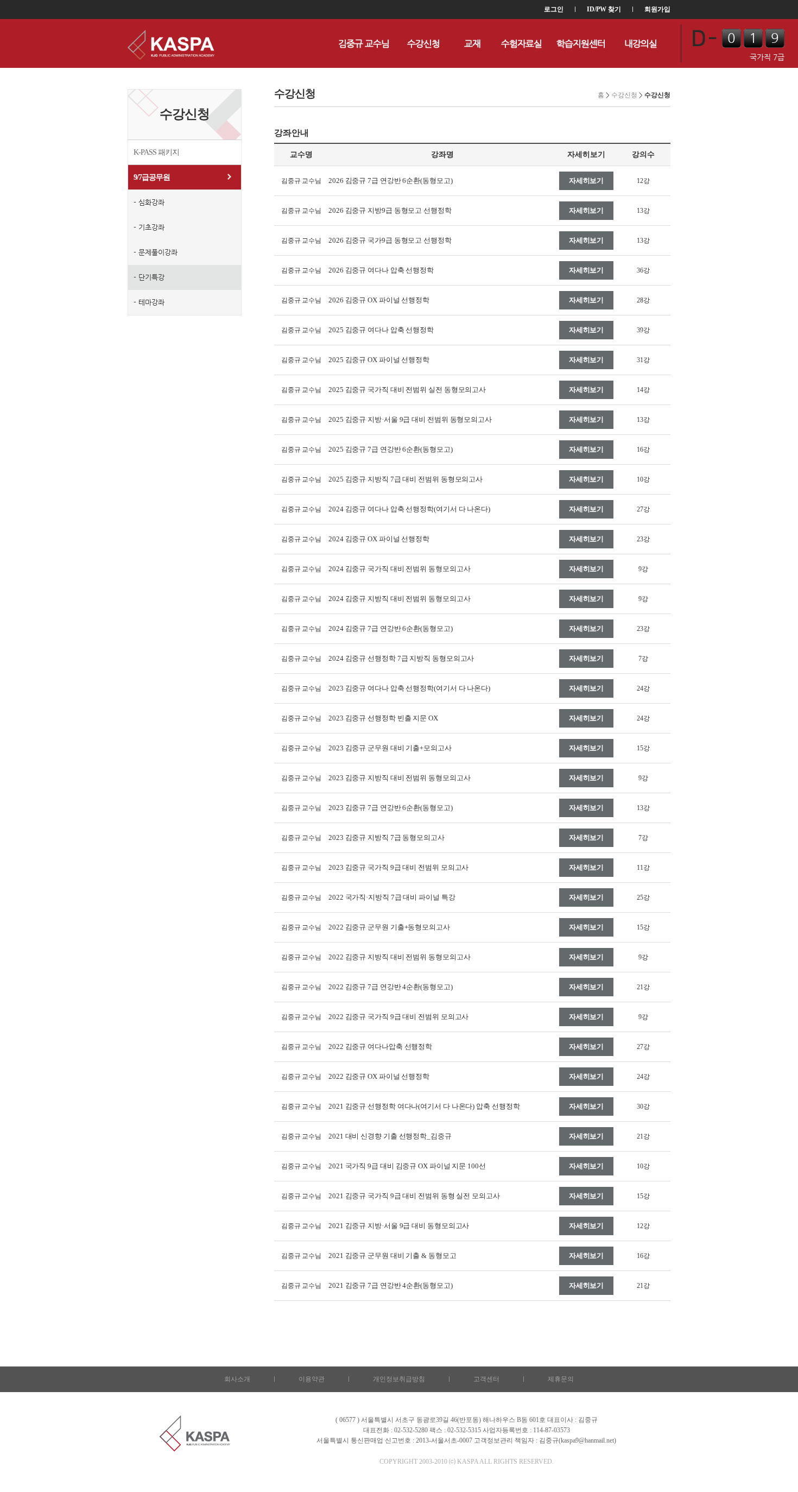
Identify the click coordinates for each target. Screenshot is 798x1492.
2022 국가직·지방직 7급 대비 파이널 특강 (391, 897)
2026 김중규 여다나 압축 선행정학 (381, 270)
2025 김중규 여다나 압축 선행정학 (381, 330)
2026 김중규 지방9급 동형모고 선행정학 (390, 210)
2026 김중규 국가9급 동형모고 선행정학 (390, 240)
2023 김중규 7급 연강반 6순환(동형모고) (390, 808)
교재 (472, 43)
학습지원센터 (580, 43)
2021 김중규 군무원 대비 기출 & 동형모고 (392, 1255)
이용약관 (312, 1379)
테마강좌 (151, 302)
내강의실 (640, 43)
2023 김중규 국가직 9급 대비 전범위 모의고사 (398, 867)
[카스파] (171, 43)
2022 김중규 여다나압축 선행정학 (380, 1046)
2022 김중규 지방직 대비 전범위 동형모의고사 (399, 957)
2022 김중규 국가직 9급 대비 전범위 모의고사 (398, 1017)
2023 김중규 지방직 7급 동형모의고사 (386, 837)
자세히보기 (586, 180)
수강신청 (423, 43)
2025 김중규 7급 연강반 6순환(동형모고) (390, 449)
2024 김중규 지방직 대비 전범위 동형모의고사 (399, 599)
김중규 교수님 (363, 43)
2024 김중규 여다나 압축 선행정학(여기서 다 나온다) (409, 509)
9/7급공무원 (152, 177)
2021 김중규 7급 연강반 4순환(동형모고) (390, 1285)
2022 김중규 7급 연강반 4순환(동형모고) (390, 987)
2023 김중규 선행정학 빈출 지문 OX (383, 718)
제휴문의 (561, 1379)
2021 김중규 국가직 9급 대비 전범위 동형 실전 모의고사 (414, 1196)
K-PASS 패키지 (156, 152)
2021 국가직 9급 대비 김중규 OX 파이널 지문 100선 (407, 1166)
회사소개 (237, 1379)
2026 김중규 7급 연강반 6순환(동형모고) (390, 180)
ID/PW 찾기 (604, 9)
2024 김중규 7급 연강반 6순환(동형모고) (390, 628)
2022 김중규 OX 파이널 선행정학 (378, 1076)
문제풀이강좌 (158, 252)
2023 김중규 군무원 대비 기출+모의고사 (390, 748)
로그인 (553, 9)
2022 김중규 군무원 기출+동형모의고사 (389, 927)
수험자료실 (521, 43)
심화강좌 (151, 202)
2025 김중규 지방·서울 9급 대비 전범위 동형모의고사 (410, 419)
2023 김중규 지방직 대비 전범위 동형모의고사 (399, 778)
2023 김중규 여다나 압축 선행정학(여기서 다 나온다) (409, 688)
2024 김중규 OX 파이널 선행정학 (378, 539)
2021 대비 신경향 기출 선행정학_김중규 (390, 1136)
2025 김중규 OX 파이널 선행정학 (378, 360)
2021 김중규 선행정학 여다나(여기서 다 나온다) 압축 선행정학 (424, 1106)
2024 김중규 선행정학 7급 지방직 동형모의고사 (401, 658)
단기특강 (151, 277)
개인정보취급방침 (399, 1379)
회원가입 (657, 9)
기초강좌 (151, 227)
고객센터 (486, 1379)
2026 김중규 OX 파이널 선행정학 (378, 300)
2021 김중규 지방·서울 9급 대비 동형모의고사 (398, 1226)
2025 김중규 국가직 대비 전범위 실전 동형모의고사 (407, 389)
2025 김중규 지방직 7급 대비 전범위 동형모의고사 (405, 479)
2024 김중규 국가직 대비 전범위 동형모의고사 (399, 569)
